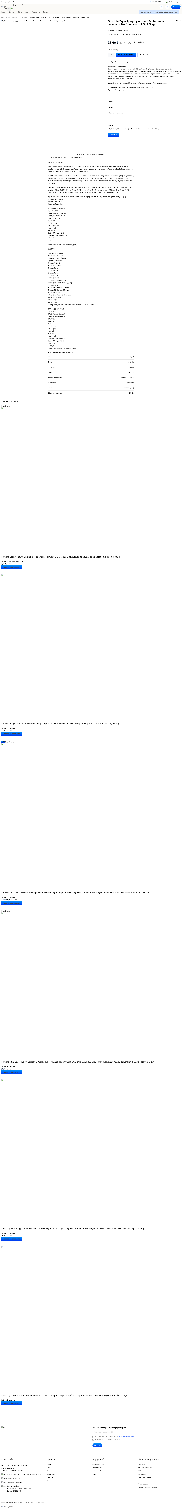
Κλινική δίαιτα (51, 1474)
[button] (11, 734)
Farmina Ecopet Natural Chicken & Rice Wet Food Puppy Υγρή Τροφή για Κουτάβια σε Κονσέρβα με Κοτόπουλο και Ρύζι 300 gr (60, 557)
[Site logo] (3, 7)
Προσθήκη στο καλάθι (126, 54)
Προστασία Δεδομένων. (126, 1436)
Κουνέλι (49, 1471)
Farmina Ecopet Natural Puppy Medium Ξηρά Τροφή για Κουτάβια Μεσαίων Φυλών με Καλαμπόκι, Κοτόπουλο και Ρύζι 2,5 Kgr (60, 723)
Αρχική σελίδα (5, 17)
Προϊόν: (110, 125)
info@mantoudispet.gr (14, 1482)
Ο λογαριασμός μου (98, 1464)
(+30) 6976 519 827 (14, 1478)
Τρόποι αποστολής (147, 87)
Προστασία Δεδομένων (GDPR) (147, 1487)
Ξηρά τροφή (23, 17)
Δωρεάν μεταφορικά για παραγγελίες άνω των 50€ (159, 12)
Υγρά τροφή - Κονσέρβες (15, 561)
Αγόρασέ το (143, 54)
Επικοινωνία (141, 1464)
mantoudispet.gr (12, 1502)
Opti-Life (178, 21)
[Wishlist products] (161, 7)
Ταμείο (94, 1474)
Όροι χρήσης (142, 1474)
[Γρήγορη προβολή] (3, 571)
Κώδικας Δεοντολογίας (144, 1471)
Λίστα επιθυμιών (97, 1467)
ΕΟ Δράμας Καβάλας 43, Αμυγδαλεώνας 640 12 (25, 1474)
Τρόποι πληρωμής (143, 1484)
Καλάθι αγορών (97, 1471)
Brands (49, 1481)
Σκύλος (14, 17)
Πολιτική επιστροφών (144, 1477)
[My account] (167, 7)
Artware (41, 1502)
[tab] (80, 155)
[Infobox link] (156, 2)
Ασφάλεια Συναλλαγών (145, 1467)
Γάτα (48, 1467)
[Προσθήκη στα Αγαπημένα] (3, 553)
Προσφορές (50, 1477)
